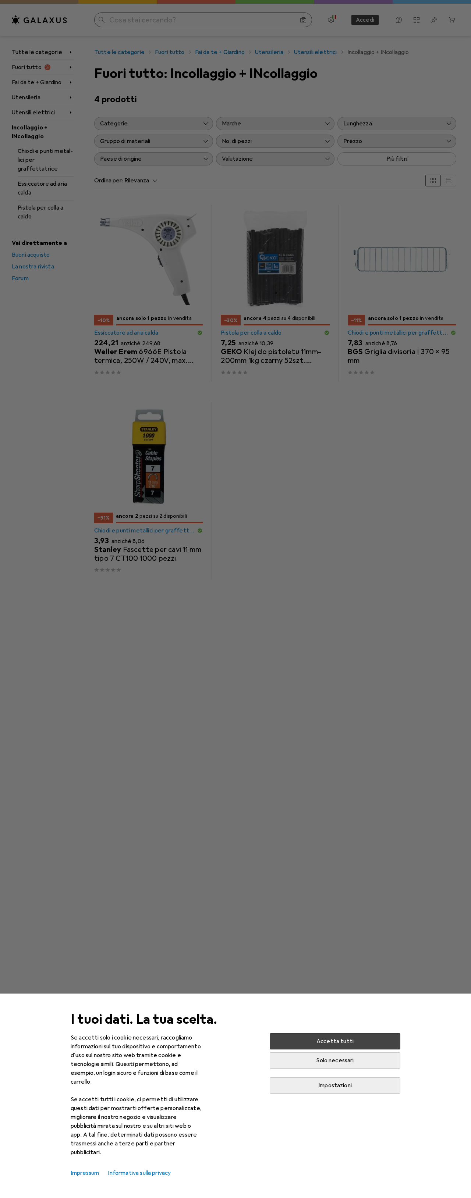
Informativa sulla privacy (139, 1173)
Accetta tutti (335, 1041)
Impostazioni (335, 1085)
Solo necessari (335, 1060)
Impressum (85, 1173)
